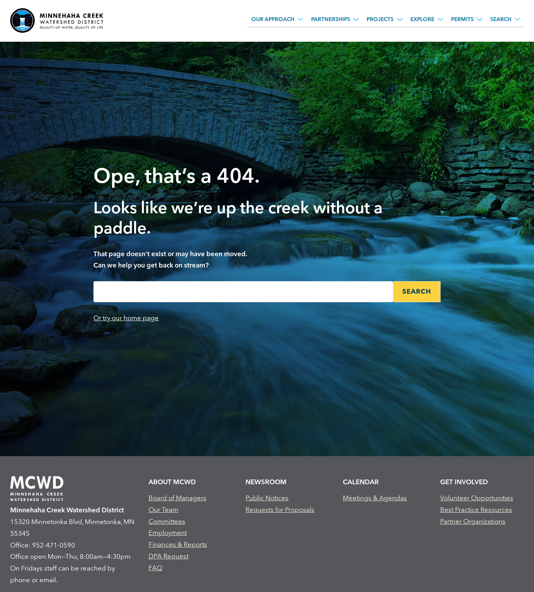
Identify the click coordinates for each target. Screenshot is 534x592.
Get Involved (464, 482)
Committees (167, 521)
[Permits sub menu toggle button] (479, 19)
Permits (462, 19)
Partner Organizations (472, 521)
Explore (422, 19)
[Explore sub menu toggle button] (440, 19)
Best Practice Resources (476, 509)
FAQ (155, 567)
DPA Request (168, 556)
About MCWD (172, 482)
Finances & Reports (178, 544)
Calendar (361, 482)
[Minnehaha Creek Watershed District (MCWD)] (56, 20)
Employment (168, 532)
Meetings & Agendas (375, 498)
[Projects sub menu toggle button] (400, 19)
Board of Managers (177, 498)
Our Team (163, 509)
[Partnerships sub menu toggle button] (356, 19)
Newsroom (266, 482)
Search (500, 19)
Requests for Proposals (279, 509)
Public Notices (267, 498)
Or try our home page (126, 318)
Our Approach (272, 19)
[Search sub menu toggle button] (517, 19)
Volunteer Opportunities (476, 498)
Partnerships (330, 19)
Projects (380, 19)
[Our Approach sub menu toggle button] (300, 19)
